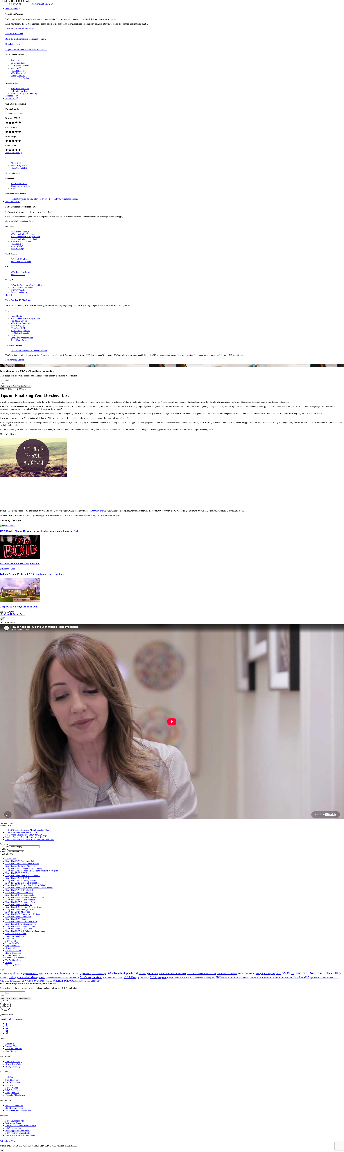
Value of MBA (17, 246)
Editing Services (18, 75)
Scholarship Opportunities (22, 338)
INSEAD (4, 977)
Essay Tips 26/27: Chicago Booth (19, 895)
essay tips (261, 973)
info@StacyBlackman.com (11, 1019)
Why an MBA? (12, 965)
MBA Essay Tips (18, 326)
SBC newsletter (52, 515)
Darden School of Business (227, 974)
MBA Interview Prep (20, 88)
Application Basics (19, 292)
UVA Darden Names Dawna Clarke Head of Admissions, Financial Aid (39, 530)
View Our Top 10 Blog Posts (18, 300)
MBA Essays (131, 977)
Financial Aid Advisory (21, 78)
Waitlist (8, 962)
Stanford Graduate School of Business (275, 977)
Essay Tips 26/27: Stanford (16, 919)
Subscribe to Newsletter (10, 1141)
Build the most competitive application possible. (25, 39)
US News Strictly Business (33, 981)
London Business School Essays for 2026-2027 (25, 837)
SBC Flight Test (19, 63)
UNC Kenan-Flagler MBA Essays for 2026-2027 (26, 835)
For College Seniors (13, 1082)
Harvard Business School (314, 973)
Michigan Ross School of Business (178, 978)
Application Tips (28, 515)
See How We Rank (19, 183)
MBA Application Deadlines (23, 234)
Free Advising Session (40, 4)
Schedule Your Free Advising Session (15, 386)
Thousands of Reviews (20, 186)
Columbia (190, 974)
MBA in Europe (17, 244)
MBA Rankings (17, 248)
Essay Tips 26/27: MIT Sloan (17, 912)
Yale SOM (95, 981)
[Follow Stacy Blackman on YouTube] (11, 614)
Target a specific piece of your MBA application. (26, 49)
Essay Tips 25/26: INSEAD (17, 878)
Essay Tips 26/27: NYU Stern (18, 917)
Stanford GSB (301, 977)
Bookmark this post (111, 515)
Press (13, 188)
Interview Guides (18, 290)
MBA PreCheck (17, 71)
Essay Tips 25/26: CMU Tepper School (22, 863)
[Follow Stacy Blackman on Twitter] (4, 614)
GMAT (286, 973)
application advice (30, 974)
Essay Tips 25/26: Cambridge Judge (20, 861)
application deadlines (52, 973)
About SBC (16, 163)
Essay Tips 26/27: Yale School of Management (25, 931)
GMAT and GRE (18, 328)
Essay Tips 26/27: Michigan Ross (19, 909)
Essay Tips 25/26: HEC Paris (17, 873)
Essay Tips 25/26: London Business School (23, 883)
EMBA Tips (10, 859)
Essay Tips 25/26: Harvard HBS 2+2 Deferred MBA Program (31, 871)
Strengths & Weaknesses (15, 958)
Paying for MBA (12, 943)
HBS (338, 973)
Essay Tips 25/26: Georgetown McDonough (24, 868)
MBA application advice (113, 977)
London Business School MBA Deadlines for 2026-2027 (29, 839)
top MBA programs (83, 515)
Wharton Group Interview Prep (24, 93)
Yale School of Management (81, 981)
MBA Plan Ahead (18, 73)
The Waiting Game (13, 960)
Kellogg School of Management (27, 977)
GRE (292, 974)
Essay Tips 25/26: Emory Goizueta (20, 866)
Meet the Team (11, 1046)
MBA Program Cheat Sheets (17, 1133)
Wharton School (62, 980)
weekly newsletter (96, 511)
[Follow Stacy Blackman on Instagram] (14, 614)
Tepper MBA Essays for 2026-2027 (19, 606)
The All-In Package (13, 1061)
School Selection (67, 515)
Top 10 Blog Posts (18, 340)
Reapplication (11, 948)
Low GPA (9, 938)
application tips (86, 973)
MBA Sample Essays (20, 232)
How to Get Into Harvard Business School (29, 351)
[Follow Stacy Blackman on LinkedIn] (7, 614)
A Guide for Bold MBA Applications (20, 563)
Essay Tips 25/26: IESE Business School (22, 875)
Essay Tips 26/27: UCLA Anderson (20, 924)
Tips (311, 978)
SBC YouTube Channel (21, 261)
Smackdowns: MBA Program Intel (25, 236)
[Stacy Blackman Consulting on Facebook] (1, 614)
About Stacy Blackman (21, 165)
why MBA (97, 515)
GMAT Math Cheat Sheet (22, 287)
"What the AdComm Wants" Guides (26, 285)
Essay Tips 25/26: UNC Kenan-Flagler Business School (29, 888)
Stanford (253, 978)
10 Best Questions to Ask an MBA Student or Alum (27, 830)
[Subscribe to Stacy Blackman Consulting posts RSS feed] (20, 614)
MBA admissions (70, 977)
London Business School (54, 978)
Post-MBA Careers (19, 321)
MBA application (91, 977)
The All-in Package (14, 33)
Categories (4, 846)
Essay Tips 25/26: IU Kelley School (20, 880)
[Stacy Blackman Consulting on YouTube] (6, 1031)
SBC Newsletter (18, 274)
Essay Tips (270, 973)
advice (4, 973)
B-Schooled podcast (122, 973)
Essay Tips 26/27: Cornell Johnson (20, 900)
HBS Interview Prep (19, 91)
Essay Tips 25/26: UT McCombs (19, 892)
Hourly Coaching (12, 1066)
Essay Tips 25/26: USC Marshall (19, 890)
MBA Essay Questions (20, 323)
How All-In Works (13, 1064)
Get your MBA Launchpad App (19, 221)
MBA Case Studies (19, 168)
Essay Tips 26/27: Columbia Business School (24, 897)
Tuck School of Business (323, 977)
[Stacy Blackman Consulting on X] (6, 1026)
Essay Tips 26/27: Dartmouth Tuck (20, 902)
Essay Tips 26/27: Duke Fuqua (18, 904)
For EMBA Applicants (20, 330)
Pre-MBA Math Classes (21, 241)
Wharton (48, 981)
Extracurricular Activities (15, 933)
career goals (145, 973)
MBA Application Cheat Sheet (24, 239)
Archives (4, 851)
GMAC (278, 974)
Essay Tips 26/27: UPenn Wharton (20, 926)
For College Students (20, 65)
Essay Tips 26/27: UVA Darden (18, 929)
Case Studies (10, 1051)
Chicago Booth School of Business (169, 973)
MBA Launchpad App (20, 272)
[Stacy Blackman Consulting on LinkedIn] (6, 1028)
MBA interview (144, 977)
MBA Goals (10, 941)
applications (73, 973)
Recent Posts (16, 316)
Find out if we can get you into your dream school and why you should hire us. (44, 199)
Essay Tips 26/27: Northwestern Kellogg (22, 914)
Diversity (15, 335)
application (16, 973)
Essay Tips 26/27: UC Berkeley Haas (21, 921)
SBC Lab (16, 68)
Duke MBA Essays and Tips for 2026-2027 (23, 832)
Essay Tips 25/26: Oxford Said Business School (25, 885)
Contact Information (13, 173)
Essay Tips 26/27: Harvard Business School (23, 907)
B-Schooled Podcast (19, 259)
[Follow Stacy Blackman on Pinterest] (17, 614)
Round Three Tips (13, 953)
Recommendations (13, 950)
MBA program (158, 977)
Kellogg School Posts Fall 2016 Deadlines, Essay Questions (32, 574)
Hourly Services (12, 44)
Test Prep (15, 60)
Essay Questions (247, 973)
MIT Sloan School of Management (202, 978)
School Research (12, 955)
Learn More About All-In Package (19, 28)
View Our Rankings (13, 152)
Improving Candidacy (14, 936)
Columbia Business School (204, 973)
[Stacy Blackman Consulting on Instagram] (6, 1033)
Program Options (12, 945)
